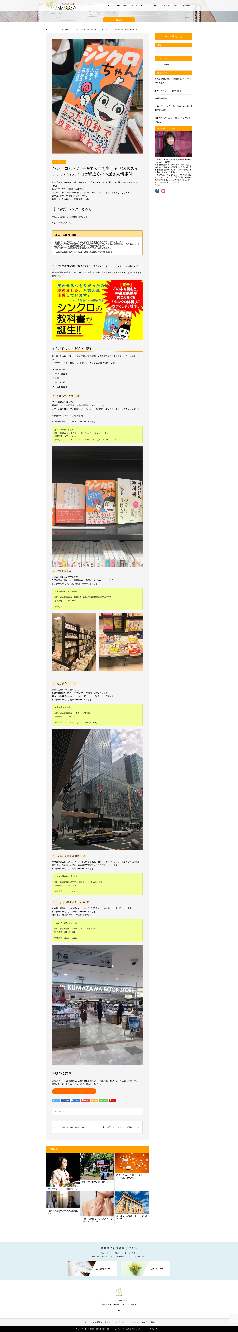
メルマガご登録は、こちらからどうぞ (74, 1091)
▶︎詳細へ (158, 185)
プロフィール (152, 6)
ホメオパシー (59, 162)
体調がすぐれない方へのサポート (97, 1182)
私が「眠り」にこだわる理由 (168, 91)
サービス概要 (121, 6)
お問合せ (186, 6)
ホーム (108, 6)
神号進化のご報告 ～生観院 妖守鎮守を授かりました (173, 81)
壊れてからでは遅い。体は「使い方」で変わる (173, 120)
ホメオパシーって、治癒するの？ (63, 1189)
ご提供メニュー (136, 6)
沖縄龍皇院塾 (161, 98)
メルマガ (165, 6)
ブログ (175, 6)
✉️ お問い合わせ (173, 36)
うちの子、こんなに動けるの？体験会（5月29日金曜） (173, 108)
